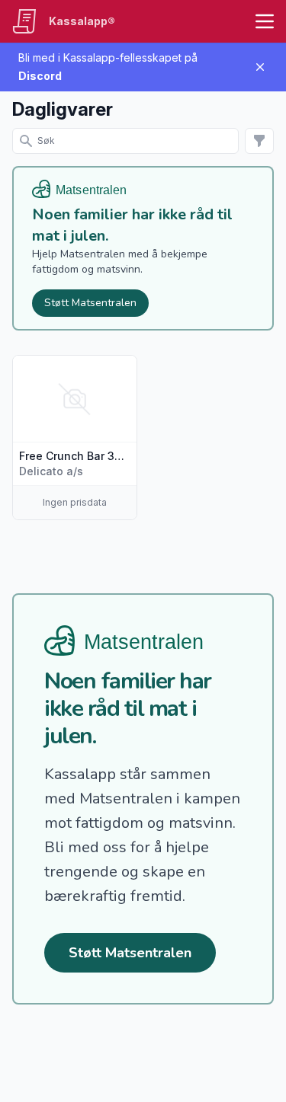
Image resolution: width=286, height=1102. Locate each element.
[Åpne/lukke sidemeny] (264, 21)
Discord (40, 75)
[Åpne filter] (259, 141)
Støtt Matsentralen (90, 302)
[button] (74, 437)
